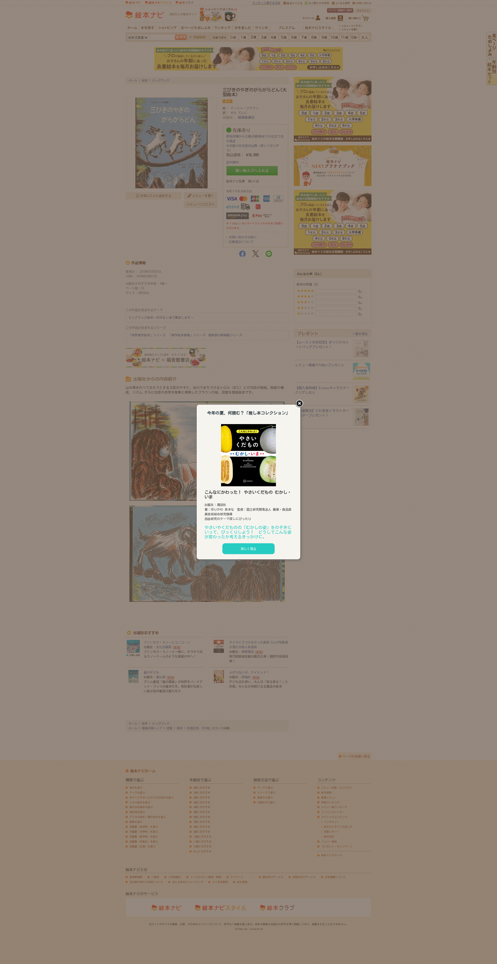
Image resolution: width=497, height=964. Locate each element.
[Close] (300, 404)
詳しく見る (248, 548)
